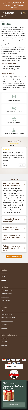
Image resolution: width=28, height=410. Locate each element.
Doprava (3, 310)
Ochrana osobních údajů (8, 317)
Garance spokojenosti (7, 321)
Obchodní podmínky (6, 314)
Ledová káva (5, 297)
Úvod (2, 21)
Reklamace (4, 328)
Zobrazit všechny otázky (14, 256)
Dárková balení (5, 300)
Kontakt (3, 280)
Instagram (4, 345)
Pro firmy (3, 276)
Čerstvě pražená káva (7, 290)
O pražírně (4, 273)
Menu (6, 16)
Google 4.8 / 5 (14, 145)
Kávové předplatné (6, 293)
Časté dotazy (5, 324)
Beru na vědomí (14, 405)
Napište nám (4, 338)
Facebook (4, 341)
